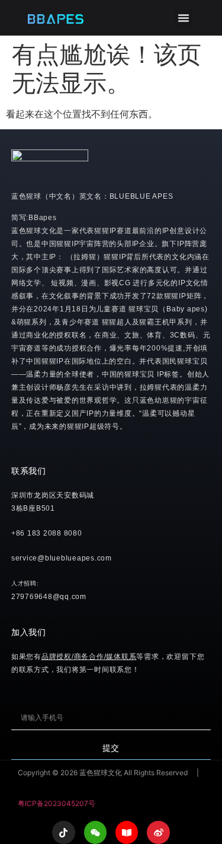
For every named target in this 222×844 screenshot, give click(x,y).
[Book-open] (126, 832)
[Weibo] (158, 832)
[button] (183, 18)
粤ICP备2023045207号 (56, 803)
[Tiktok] (63, 832)
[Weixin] (95, 832)
